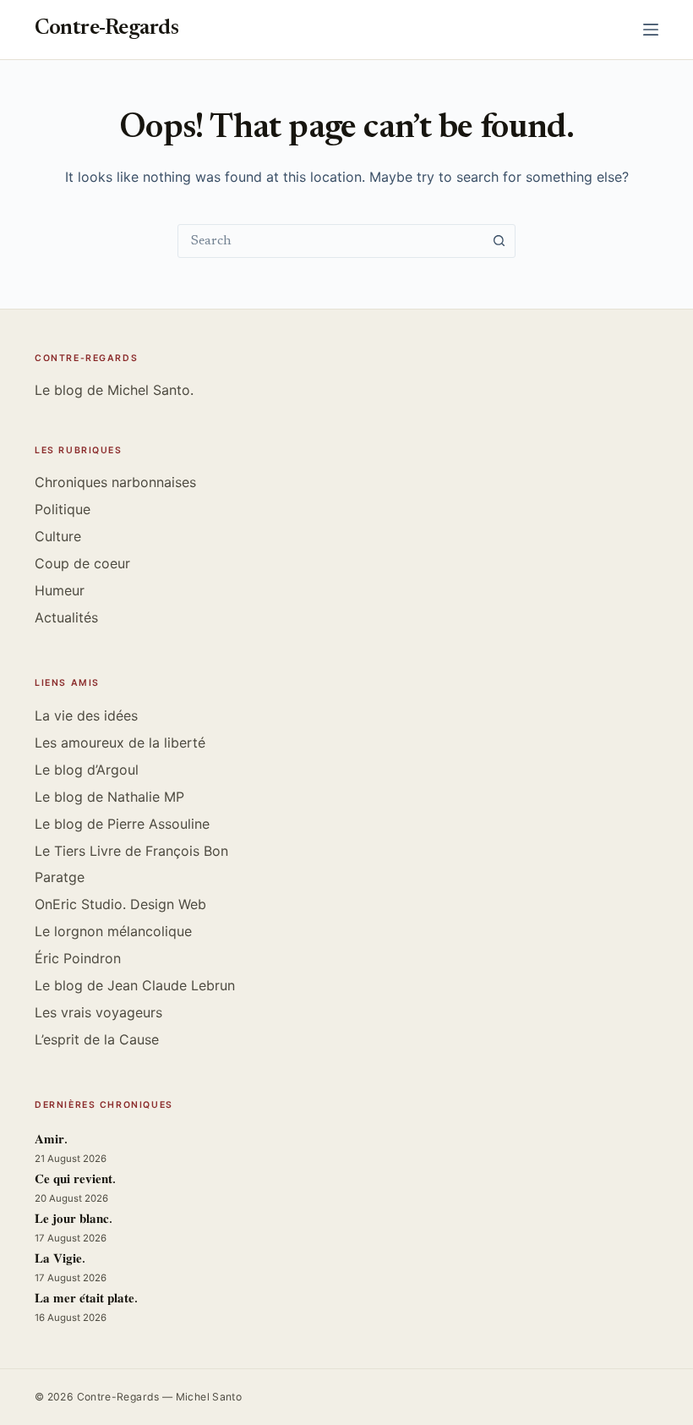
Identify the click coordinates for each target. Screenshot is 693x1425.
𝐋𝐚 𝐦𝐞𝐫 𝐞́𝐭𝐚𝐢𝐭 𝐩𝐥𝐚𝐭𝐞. (86, 1299)
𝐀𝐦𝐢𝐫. (51, 1140)
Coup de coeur (82, 563)
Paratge (60, 877)
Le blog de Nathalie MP (109, 796)
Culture (58, 536)
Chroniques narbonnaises (115, 482)
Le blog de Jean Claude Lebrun (135, 985)
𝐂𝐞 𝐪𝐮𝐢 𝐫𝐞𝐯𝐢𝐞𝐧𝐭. (75, 1180)
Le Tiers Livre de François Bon (131, 850)
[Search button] (499, 241)
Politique (62, 509)
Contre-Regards (106, 29)
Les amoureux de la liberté (120, 742)
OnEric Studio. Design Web (120, 904)
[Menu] (650, 29)
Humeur (60, 590)
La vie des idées (86, 715)
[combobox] (330, 241)
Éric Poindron (78, 958)
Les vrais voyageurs (98, 1012)
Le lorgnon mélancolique (113, 931)
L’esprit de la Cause (97, 1039)
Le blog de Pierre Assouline (122, 823)
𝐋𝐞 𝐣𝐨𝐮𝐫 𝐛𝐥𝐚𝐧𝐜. (73, 1220)
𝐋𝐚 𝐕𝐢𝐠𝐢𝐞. (60, 1259)
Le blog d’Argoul (87, 769)
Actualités (66, 617)
